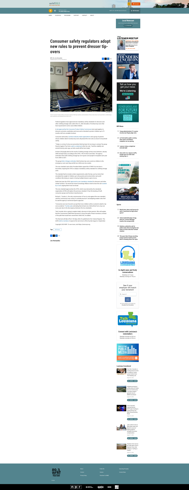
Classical (58, 15)
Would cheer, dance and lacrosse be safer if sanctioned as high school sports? (129, 211)
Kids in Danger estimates (69, 161)
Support (76, 15)
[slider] (57, 10)
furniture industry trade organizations (79, 136)
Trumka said (68, 206)
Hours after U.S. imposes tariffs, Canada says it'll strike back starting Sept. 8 (128, 154)
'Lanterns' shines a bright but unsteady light (127, 147)
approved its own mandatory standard (82, 181)
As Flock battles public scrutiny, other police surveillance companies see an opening (128, 139)
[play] (50, 11)
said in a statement (76, 146)
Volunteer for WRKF (104, 475)
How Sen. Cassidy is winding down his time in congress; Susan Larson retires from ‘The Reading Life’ (133, 372)
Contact (84, 15)
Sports (119, 205)
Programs (67, 15)
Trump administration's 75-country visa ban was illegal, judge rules (129, 132)
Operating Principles (124, 468)
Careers (101, 472)
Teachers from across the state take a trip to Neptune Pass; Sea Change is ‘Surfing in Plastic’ (132, 447)
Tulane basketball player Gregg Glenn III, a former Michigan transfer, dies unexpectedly (128, 219)
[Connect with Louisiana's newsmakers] (128, 319)
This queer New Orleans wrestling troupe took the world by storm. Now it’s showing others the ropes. (129, 237)
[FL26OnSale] (128, 66)
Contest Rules (122, 472)
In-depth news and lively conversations (127, 271)
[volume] (55, 10)
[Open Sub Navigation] (53, 15)
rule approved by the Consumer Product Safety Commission (74, 129)
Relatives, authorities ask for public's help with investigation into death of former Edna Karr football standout (129, 228)
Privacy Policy (83, 475)
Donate (136, 4)
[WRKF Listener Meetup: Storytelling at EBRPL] (128, 43)
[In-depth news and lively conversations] (128, 256)
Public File (102, 468)
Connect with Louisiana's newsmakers (127, 332)
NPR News (57, 229)
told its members (64, 221)
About (92, 15)
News (50, 15)
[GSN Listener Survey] (128, 91)
